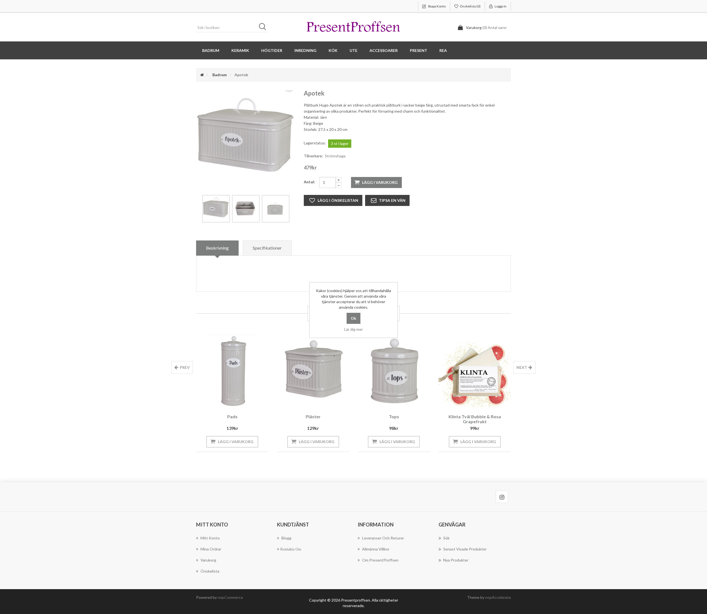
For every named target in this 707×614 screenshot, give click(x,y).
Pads (232, 416)
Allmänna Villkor (375, 549)
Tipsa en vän (392, 200)
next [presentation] (521, 367)
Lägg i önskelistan (338, 200)
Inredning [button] (305, 50)
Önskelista (210, 571)
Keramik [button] (240, 50)
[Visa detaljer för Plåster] (313, 371)
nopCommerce (230, 597)
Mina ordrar (211, 549)
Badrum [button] (210, 50)
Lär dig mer (353, 329)
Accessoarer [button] (384, 50)
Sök (264, 27)
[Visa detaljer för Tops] (394, 371)
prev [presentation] (185, 367)
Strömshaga (335, 156)
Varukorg (208, 560)
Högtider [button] (271, 50)
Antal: (309, 181)
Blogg (286, 538)
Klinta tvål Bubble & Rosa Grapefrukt (475, 419)
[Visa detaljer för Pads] (232, 371)
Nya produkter (455, 560)
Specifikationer (267, 247)
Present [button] (418, 50)
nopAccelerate (498, 597)
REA (443, 50)
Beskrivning (217, 247)
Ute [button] (353, 50)
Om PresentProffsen (380, 560)
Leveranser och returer (383, 538)
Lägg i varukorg (380, 182)
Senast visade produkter (465, 549)
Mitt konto (210, 538)
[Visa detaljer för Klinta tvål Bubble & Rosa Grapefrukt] (475, 371)
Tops (394, 416)
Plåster (313, 416)
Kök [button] (333, 50)
